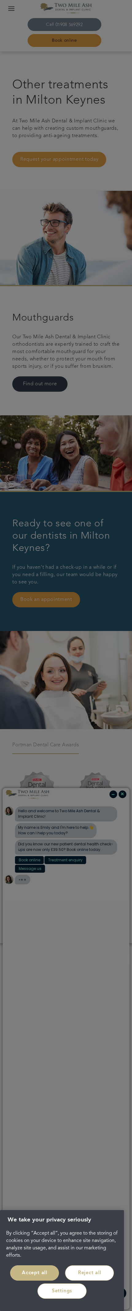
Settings (62, 1291)
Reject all (89, 1273)
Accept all (34, 1273)
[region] (62, 1260)
